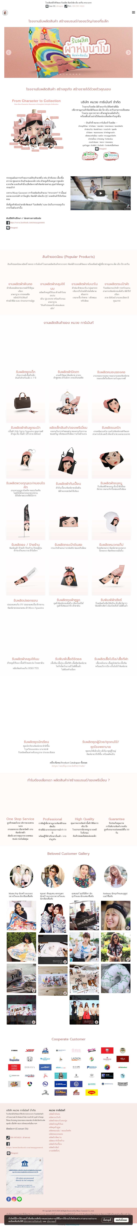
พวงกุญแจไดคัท (110, 135)
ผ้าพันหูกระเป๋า (109, 132)
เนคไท (100, 135)
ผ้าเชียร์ (93, 145)
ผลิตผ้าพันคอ (54, 1114)
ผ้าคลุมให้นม (83, 126)
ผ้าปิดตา (89, 132)
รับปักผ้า (101, 145)
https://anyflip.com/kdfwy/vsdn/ (68, 766)
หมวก (102, 142)
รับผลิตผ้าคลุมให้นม (25, 659)
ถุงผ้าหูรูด (86, 145)
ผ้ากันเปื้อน (92, 139)
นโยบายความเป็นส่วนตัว (33, 1221)
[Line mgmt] (90, 156)
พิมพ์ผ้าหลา (98, 129)
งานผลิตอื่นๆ (54, 1150)
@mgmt (60, 6)
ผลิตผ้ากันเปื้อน (55, 1144)
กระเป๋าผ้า (107, 129)
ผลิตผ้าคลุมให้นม (56, 1124)
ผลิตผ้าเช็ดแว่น (55, 1137)
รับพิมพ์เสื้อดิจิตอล (112, 145)
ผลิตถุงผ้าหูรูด (54, 1127)
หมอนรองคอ (98, 132)
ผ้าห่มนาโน (88, 129)
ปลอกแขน (109, 142)
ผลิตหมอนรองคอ (56, 1134)
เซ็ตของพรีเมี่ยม (91, 135)
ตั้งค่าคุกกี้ (107, 1220)
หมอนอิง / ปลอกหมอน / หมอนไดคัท (110, 126)
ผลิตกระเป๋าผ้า (55, 1117)
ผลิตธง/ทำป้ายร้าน (56, 1140)
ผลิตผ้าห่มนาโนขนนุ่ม (58, 1120)
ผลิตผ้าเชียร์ (54, 1147)
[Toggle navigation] (133, 13)
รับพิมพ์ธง (109, 139)
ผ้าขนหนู (100, 139)
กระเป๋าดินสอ (93, 142)
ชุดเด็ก (114, 129)
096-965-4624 (78, 6)
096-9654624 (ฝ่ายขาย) (20, 1137)
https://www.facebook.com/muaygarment (27, 222)
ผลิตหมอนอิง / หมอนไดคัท (60, 1130)
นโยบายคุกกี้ (51, 1221)
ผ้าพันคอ (92, 126)
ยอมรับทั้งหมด (121, 1220)
